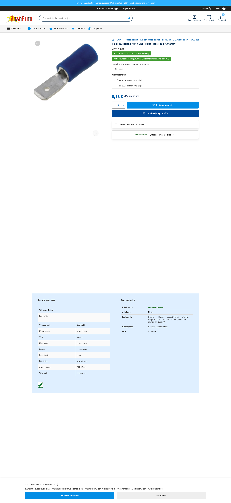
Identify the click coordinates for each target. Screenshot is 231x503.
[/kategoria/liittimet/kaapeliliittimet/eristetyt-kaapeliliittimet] (37, 43)
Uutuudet (80, 28)
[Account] (194, 17)
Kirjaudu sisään (194, 20)
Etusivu (151, 317)
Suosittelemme (61, 28)
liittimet (160, 317)
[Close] (228, 2)
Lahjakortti (97, 28)
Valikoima (16, 28)
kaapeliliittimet (173, 317)
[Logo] (19, 18)
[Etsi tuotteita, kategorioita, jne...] (129, 18)
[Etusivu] (113, 40)
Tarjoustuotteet (39, 28)
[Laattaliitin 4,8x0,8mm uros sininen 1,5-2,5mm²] (66, 72)
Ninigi (150, 312)
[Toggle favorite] (95, 133)
